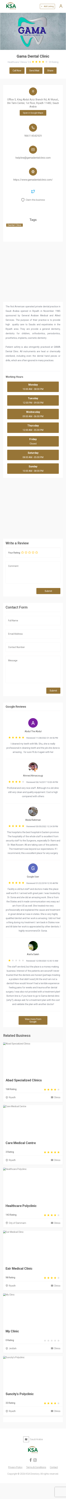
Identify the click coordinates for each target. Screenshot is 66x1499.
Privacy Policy (15, 1467)
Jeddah (12, 1348)
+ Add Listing (47, 6)
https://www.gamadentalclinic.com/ (33, 179)
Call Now (17, 70)
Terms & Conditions (36, 1467)
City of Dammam (17, 1223)
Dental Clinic (14, 225)
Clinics (57, 1097)
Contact (54, 1467)
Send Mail (34, 70)
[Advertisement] (33, 507)
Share (50, 70)
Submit (48, 591)
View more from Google (33, 1020)
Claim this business (35, 200)
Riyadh (12, 1097)
